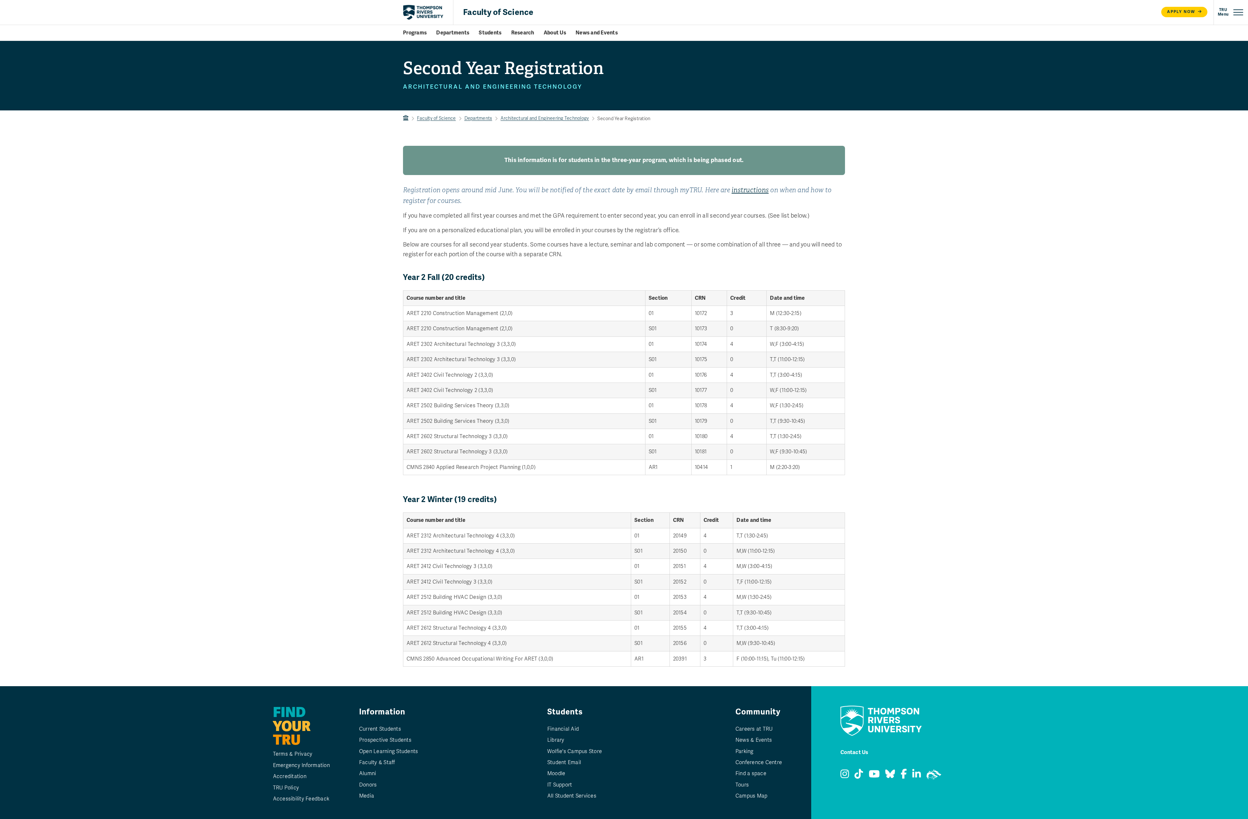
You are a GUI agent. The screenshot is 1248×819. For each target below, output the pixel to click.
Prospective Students (385, 740)
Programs (415, 33)
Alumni (367, 773)
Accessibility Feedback (301, 799)
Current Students (380, 729)
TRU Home (406, 118)
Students (490, 33)
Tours (742, 785)
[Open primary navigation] (1231, 12)
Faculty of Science (498, 12)
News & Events (753, 740)
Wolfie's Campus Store (574, 751)
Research (522, 33)
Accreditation (289, 776)
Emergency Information (301, 765)
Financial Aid (563, 729)
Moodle (556, 773)
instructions (750, 190)
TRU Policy (286, 788)
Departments (452, 33)
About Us (555, 33)
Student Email (564, 762)
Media (366, 796)
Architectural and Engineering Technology (544, 118)
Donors (368, 785)
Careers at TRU (754, 729)
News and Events (597, 33)
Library (556, 740)
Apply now (1181, 11)
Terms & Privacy (293, 754)
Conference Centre (758, 762)
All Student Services (571, 796)
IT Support (559, 785)
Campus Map (751, 796)
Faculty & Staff (377, 762)
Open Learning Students (388, 751)
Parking (744, 751)
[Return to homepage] (423, 12)
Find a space (750, 773)
